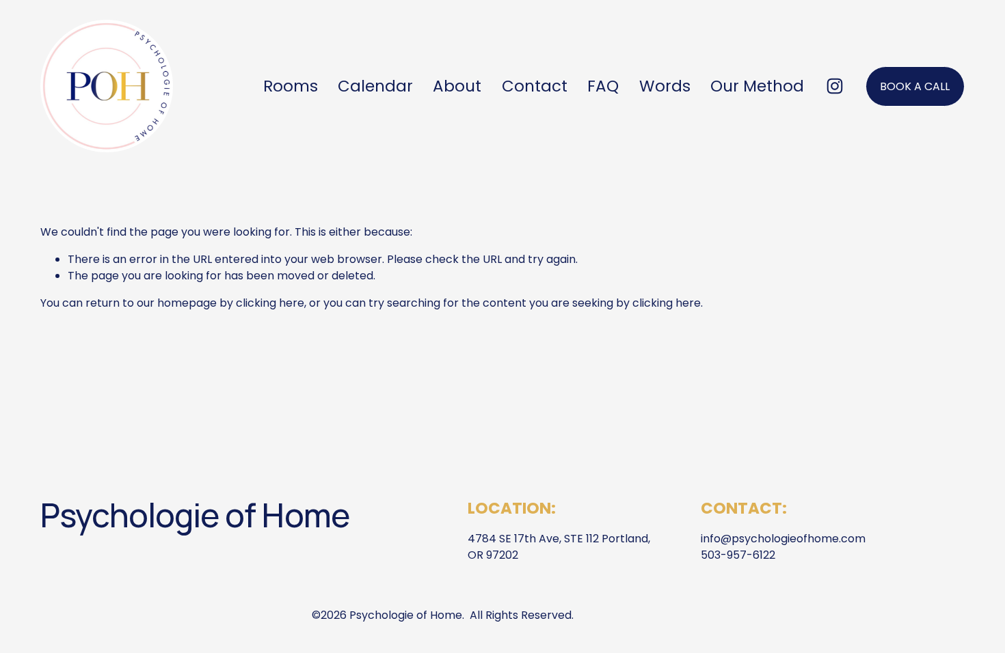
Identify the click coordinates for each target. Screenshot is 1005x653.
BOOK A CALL (915, 86)
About (457, 86)
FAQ (603, 86)
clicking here (270, 303)
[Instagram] (834, 86)
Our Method (757, 86)
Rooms (290, 86)
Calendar (375, 86)
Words (665, 86)
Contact (534, 86)
